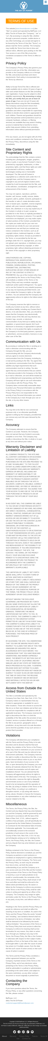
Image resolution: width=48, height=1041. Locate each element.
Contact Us (26, 1038)
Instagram (32, 1032)
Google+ (27, 1032)
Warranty (13, 1036)
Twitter (14, 1032)
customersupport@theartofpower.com (20, 1003)
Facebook (19, 1032)
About (4, 1036)
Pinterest (23, 1032)
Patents (35, 1036)
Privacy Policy (24, 1036)
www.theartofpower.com (25, 28)
